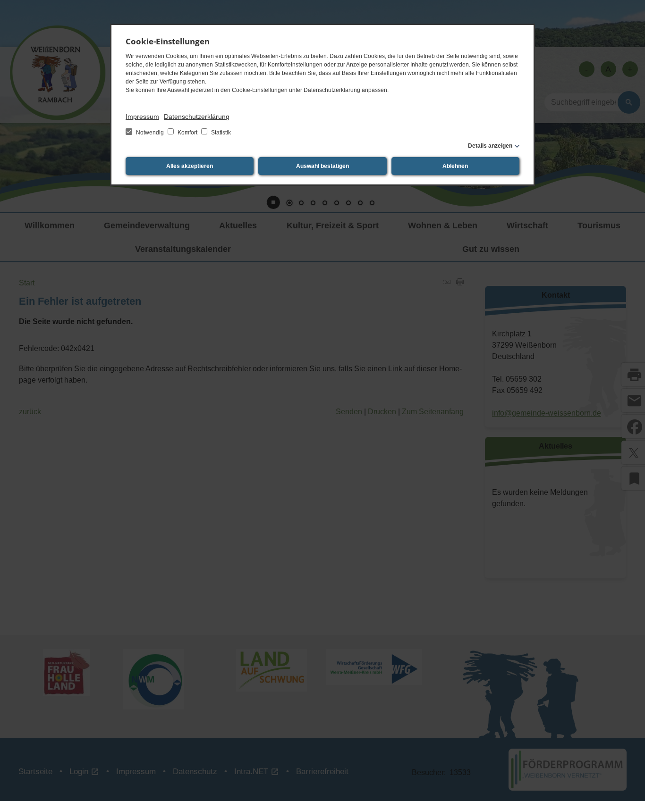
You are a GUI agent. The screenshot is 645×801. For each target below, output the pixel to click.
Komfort (187, 132)
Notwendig (150, 132)
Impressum (142, 116)
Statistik (220, 132)
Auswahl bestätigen (322, 166)
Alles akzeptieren (189, 166)
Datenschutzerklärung (196, 116)
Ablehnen (455, 166)
